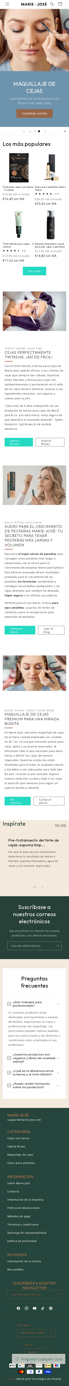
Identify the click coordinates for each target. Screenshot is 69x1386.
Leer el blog (48, 630)
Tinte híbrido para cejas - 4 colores (18, 245)
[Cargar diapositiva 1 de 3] (30, 131)
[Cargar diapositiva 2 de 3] (34, 131)
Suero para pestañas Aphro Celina (50, 188)
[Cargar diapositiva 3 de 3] (39, 131)
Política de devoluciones (23, 1208)
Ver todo (34, 271)
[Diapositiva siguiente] (45, 131)
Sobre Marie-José (18, 1183)
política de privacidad (21, 1241)
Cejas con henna (18, 1138)
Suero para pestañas (21, 1163)
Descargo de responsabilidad (26, 1232)
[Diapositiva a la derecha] (43, 887)
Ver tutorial (15, 801)
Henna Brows (14, 442)
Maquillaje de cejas (20, 1154)
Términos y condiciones (23, 1224)
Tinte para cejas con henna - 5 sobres (18, 188)
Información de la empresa (25, 1199)
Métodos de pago (18, 1216)
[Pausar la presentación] (65, 131)
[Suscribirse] (57, 946)
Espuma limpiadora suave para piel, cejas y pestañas (50, 245)
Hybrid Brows (46, 442)
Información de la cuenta (24, 1261)
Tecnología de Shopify (46, 1379)
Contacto (13, 1191)
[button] (7, 4)
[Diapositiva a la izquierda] (26, 887)
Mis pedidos (15, 1269)
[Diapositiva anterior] (24, 131)
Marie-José (24, 1379)
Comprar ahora (16, 630)
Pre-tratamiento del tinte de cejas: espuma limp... (33, 842)
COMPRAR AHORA (34, 113)
